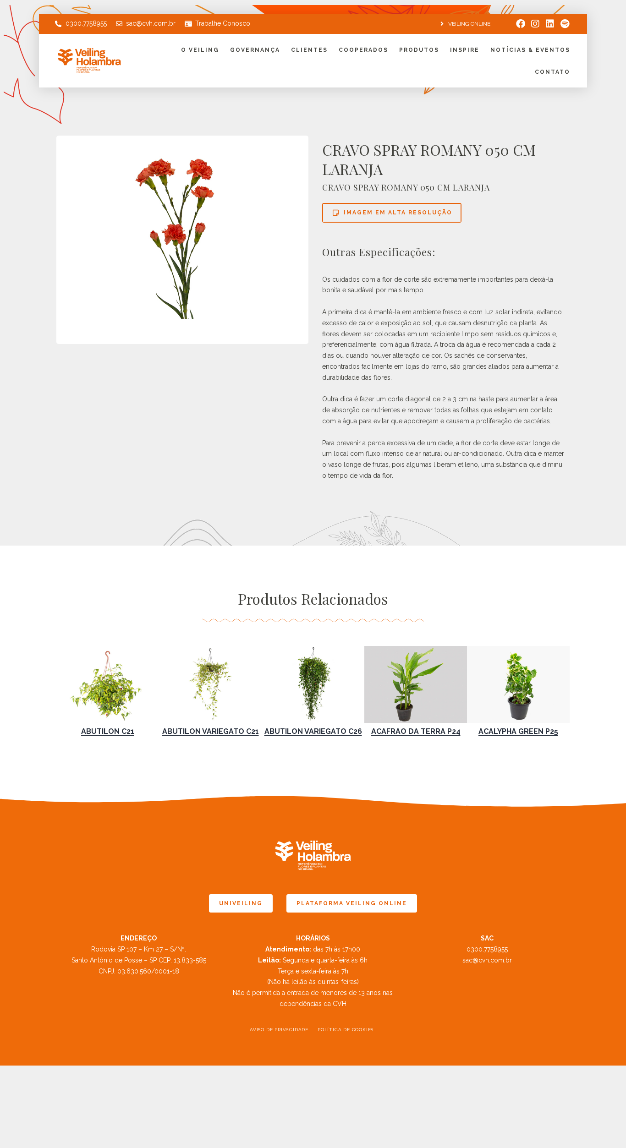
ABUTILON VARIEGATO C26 (313, 731)
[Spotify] (564, 23)
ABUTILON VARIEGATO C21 (210, 731)
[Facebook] (520, 23)
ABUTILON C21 (107, 731)
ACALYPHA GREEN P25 (518, 731)
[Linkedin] (550, 23)
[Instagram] (535, 23)
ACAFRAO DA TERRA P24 (416, 731)
